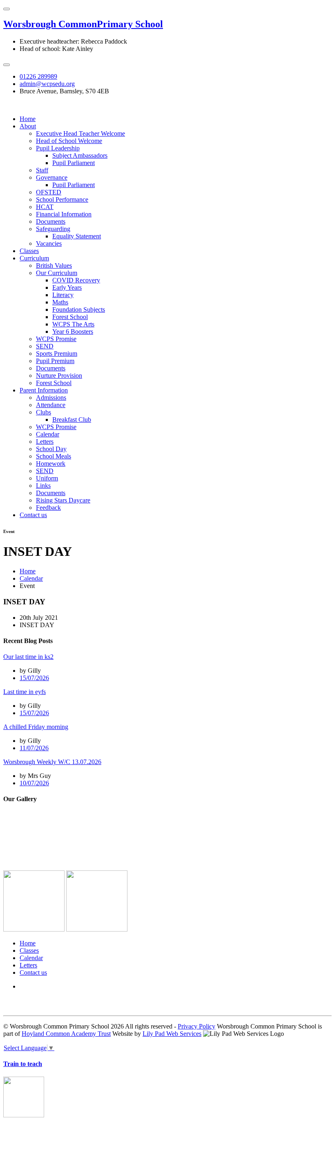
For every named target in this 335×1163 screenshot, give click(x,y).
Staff (42, 170)
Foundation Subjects (78, 309)
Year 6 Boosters (72, 331)
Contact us (33, 514)
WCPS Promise (56, 338)
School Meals (53, 456)
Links (43, 485)
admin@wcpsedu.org (47, 83)
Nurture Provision (59, 375)
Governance (51, 177)
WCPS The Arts (73, 324)
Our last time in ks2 (28, 656)
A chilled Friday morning (35, 726)
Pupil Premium (55, 360)
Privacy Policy (196, 1026)
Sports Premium (56, 353)
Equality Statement (76, 236)
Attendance (50, 404)
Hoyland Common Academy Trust (66, 1033)
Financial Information (64, 214)
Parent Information (44, 390)
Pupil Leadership (58, 148)
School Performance (62, 199)
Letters (45, 441)
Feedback (48, 507)
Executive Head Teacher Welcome (80, 133)
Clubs (43, 412)
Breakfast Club (71, 419)
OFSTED (48, 192)
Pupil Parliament (73, 162)
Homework (50, 463)
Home (28, 118)
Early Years (67, 287)
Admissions (51, 397)
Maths (60, 302)
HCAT (45, 206)
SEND (45, 346)
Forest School (70, 316)
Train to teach (22, 1063)
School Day (51, 448)
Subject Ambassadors (79, 155)
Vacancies (49, 243)
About (28, 126)
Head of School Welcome (69, 140)
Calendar (47, 434)
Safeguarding (53, 228)
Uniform (47, 478)
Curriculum (34, 258)
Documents (50, 221)
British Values (54, 265)
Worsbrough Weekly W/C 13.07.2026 (52, 761)
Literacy (63, 294)
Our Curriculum (56, 272)
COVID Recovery (76, 280)
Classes (29, 250)
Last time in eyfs (24, 691)
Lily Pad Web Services (172, 1033)
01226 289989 (38, 76)
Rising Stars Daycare (63, 500)
